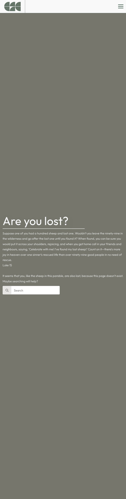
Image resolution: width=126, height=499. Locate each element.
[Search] (7, 290)
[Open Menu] (120, 6)
